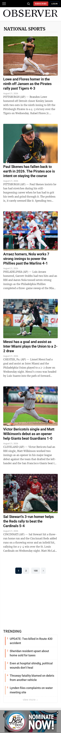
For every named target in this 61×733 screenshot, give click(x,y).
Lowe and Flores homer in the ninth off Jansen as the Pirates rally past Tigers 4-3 (27, 83)
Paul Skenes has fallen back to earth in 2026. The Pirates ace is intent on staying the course (29, 171)
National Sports (24, 29)
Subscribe (41, 4)
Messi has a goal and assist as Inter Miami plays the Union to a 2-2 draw (30, 346)
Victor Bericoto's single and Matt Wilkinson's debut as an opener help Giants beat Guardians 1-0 (28, 433)
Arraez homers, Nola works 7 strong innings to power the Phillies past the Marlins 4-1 (26, 258)
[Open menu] (4, 4)
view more (29, 699)
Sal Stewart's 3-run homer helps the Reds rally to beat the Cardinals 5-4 (28, 521)
